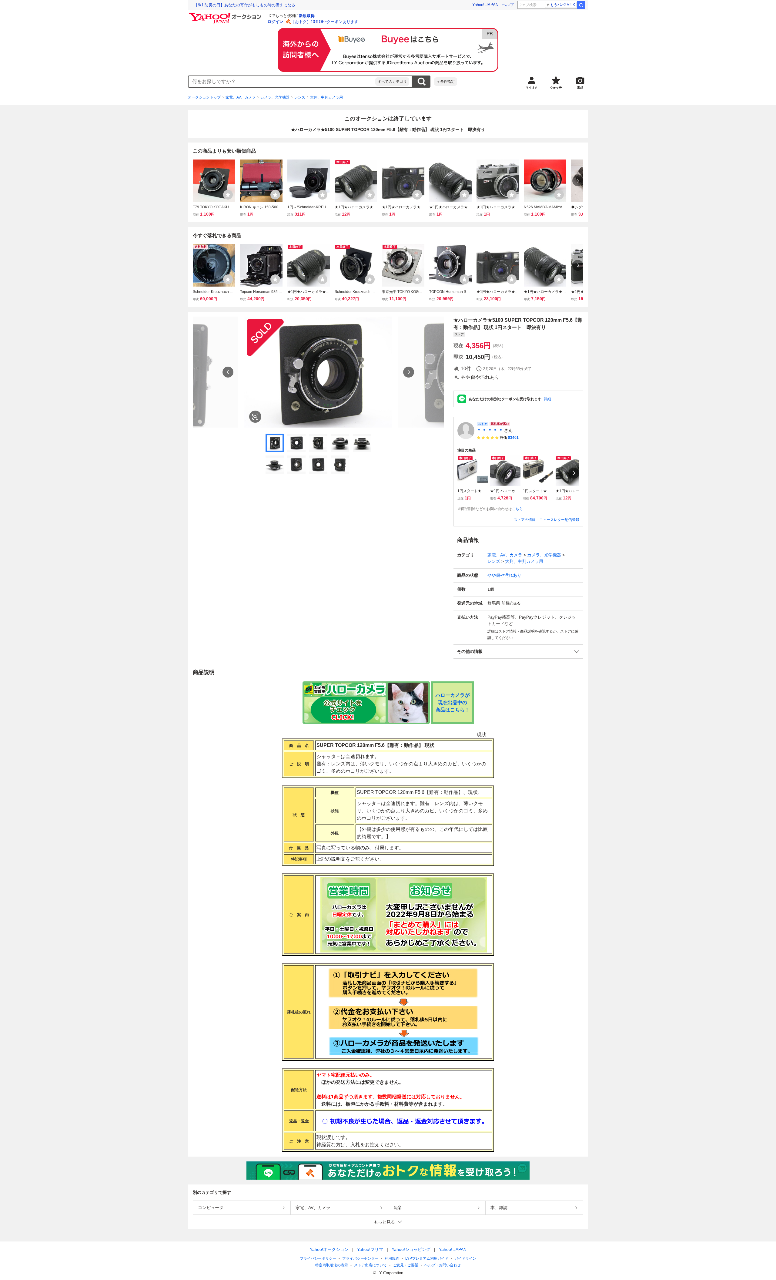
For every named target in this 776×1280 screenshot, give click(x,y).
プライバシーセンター (360, 1258)
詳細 (547, 399)
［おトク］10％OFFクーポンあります (324, 21)
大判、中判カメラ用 (326, 97)
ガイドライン (465, 1258)
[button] (518, 651)
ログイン (275, 21)
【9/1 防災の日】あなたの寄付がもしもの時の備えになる (244, 5)
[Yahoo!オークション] (226, 15)
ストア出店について (370, 1265)
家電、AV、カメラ (241, 97)
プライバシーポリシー (318, 1258)
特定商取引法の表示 (331, 1265)
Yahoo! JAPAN (485, 4)
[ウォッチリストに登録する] (228, 195)
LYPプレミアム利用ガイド (426, 1258)
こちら (517, 509)
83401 (513, 437)
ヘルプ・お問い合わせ (442, 1265)
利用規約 (392, 1258)
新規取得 (307, 15)
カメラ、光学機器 (274, 97)
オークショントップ (204, 97)
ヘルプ (508, 4)
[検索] (581, 5)
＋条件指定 (445, 81)
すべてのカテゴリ (392, 81)
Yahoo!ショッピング (411, 1249)
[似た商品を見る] (255, 417)
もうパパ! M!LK (562, 5)
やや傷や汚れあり (504, 575)
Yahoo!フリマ (370, 1249)
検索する (421, 82)
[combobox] (282, 81)
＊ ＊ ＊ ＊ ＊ (490, 430)
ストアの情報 (525, 520)
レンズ (299, 97)
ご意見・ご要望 (405, 1265)
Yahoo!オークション (329, 1249)
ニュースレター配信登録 (559, 520)
